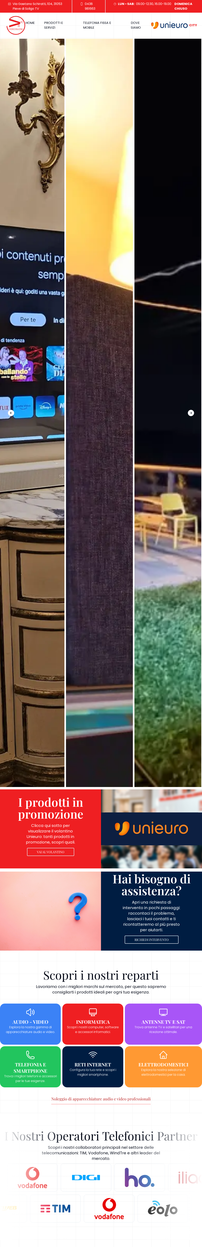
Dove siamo (136, 25)
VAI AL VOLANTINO (50, 852)
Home (30, 23)
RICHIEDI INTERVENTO (152, 940)
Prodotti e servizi (53, 25)
